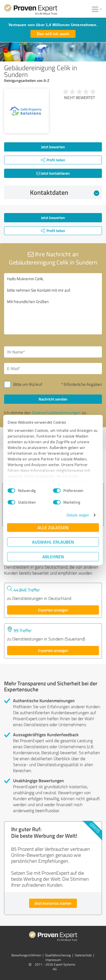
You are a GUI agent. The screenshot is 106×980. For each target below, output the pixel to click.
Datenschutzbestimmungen (56, 412)
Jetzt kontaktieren (55, 173)
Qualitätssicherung (58, 955)
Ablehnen (53, 556)
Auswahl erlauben (53, 542)
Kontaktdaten (49, 192)
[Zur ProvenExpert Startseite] (30, 10)
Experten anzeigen (53, 609)
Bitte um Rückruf (27, 384)
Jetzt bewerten (53, 146)
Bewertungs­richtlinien (26, 955)
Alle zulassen (53, 527)
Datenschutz (83, 955)
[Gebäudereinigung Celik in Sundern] (26, 111)
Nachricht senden (53, 399)
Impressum (53, 959)
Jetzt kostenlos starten (53, 903)
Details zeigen (78, 514)
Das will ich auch (53, 34)
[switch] (57, 490)
